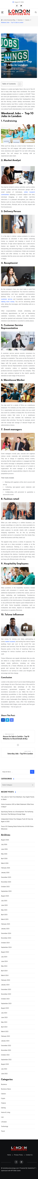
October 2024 (5, 943)
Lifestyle (4, 1122)
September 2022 (6, 1059)
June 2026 (4, 849)
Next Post (28, 751)
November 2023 (6, 994)
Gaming (3, 1108)
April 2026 (4, 858)
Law (2, 1117)
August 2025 (5, 896)
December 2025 (6, 877)
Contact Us (29, 1155)
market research (10, 641)
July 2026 (4, 844)
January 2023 (5, 1041)
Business (4, 1084)
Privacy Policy (18, 1155)
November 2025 (6, 882)
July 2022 (4, 1069)
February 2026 (5, 868)
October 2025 (5, 886)
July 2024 (4, 957)
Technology (4, 1126)
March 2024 (4, 975)
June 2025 (4, 905)
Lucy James (9, 69)
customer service (6, 299)
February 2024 (5, 980)
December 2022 (6, 1045)
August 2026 (5, 840)
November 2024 (6, 938)
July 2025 (4, 900)
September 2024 (6, 947)
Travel (3, 1131)
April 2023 (4, 1027)
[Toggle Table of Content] (19, 84)
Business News (6, 1089)
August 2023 (5, 1008)
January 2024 (5, 985)
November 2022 (6, 1050)
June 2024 (4, 961)
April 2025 (4, 914)
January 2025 (5, 928)
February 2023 (5, 1036)
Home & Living (5, 1112)
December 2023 (6, 989)
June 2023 (4, 1017)
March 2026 (4, 863)
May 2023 (4, 1022)
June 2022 (4, 1073)
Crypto (3, 1098)
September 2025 (6, 891)
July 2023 (4, 1013)
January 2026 (5, 872)
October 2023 (5, 999)
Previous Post (9, 734)
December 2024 (6, 933)
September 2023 (6, 1003)
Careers (3, 1094)
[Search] (36, 12)
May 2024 (4, 966)
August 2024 (5, 952)
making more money (7, 301)
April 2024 (4, 971)
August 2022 (5, 1064)
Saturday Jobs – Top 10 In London (20, 754)
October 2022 (5, 1055)
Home (9, 1155)
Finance (3, 1103)
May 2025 (4, 910)
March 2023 (4, 1031)
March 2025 (4, 919)
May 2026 (4, 854)
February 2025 (5, 924)
